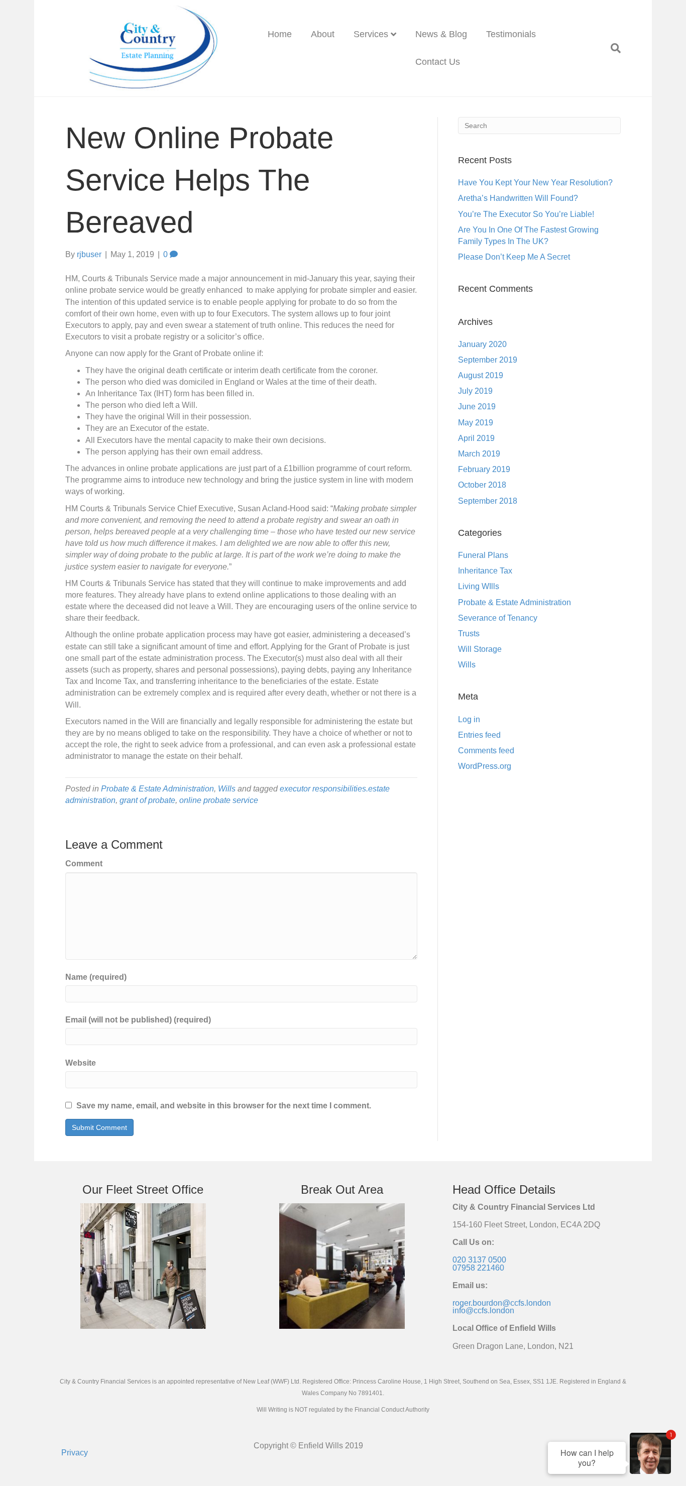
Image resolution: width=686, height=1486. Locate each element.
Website (80, 1063)
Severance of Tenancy (497, 618)
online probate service (218, 800)
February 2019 (484, 469)
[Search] (611, 48)
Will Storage (480, 649)
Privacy (74, 1452)
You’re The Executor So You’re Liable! (526, 214)
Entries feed (479, 735)
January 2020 (482, 344)
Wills (227, 788)
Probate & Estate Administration (157, 788)
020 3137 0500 (479, 1259)
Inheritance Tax (485, 570)
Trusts (469, 633)
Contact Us (437, 62)
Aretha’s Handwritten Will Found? (518, 198)
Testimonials (511, 34)
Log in (469, 719)
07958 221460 (478, 1268)
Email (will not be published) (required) (138, 1019)
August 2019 (480, 375)
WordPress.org (484, 766)
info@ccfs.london (483, 1310)
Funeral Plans (483, 555)
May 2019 (475, 422)
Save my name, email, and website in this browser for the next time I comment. (223, 1105)
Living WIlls (478, 586)
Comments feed (486, 750)
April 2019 (476, 438)
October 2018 (482, 485)
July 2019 (475, 391)
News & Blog (441, 34)
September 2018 (487, 501)
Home (280, 34)
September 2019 (487, 360)
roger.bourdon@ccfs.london (501, 1303)
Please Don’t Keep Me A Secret (514, 257)
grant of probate (147, 800)
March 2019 (479, 453)
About (322, 34)
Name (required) (96, 977)
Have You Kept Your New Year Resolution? (535, 182)
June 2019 (477, 406)
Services (371, 34)
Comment (83, 863)
